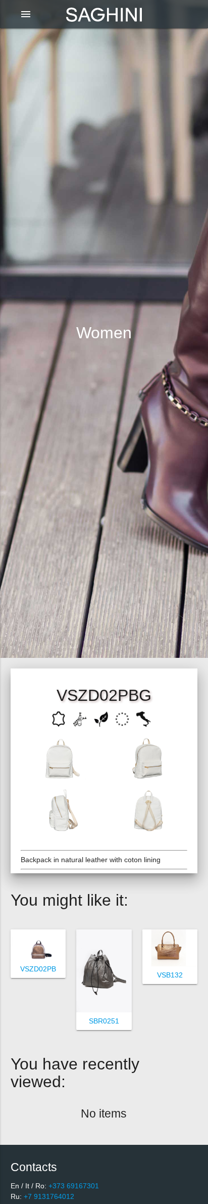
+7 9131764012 (48, 1196)
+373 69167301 (72, 1186)
